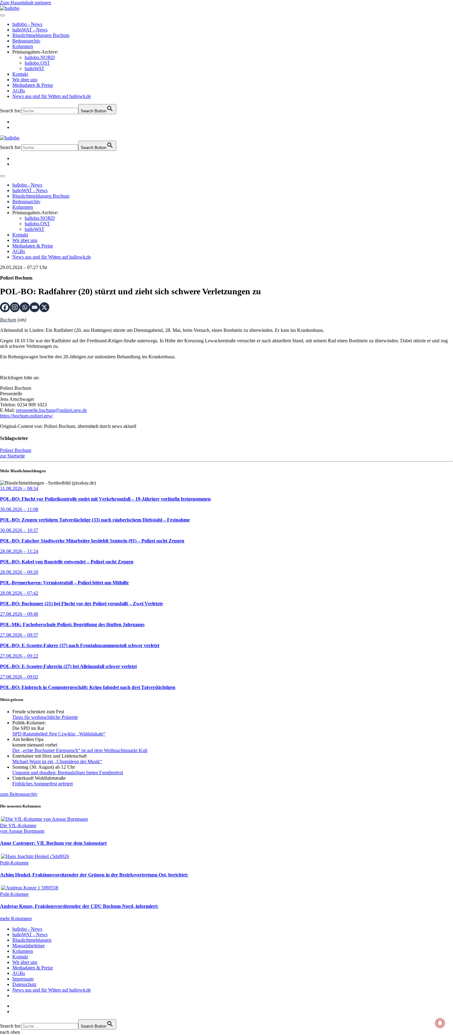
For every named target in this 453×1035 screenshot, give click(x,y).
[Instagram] (15, 307)
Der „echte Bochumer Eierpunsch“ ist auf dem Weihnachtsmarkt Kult (79, 750)
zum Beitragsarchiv (19, 794)
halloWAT (34, 68)
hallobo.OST (37, 63)
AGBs (18, 90)
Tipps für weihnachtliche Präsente (45, 717)
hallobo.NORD (40, 57)
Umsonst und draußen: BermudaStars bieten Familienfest (67, 772)
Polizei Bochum (15, 450)
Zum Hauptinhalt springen (25, 2)
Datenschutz (24, 984)
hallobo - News (27, 24)
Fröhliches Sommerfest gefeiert (42, 783)
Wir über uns (24, 79)
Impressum (23, 978)
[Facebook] (5, 307)
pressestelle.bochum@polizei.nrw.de (51, 410)
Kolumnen (22, 46)
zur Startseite (12, 455)
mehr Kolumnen (16, 918)
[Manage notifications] (440, 1023)
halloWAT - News (29, 29)
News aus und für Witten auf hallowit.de (51, 96)
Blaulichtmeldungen (31, 940)
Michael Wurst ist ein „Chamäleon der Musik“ (57, 761)
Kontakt (20, 74)
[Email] (34, 307)
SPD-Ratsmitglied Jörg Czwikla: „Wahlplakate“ (58, 733)
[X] (44, 307)
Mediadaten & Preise (32, 85)
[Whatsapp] (25, 307)
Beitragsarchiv (26, 40)
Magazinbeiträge (28, 945)
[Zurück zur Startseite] (9, 8)
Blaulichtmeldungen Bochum (40, 35)
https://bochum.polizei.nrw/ (26, 415)
